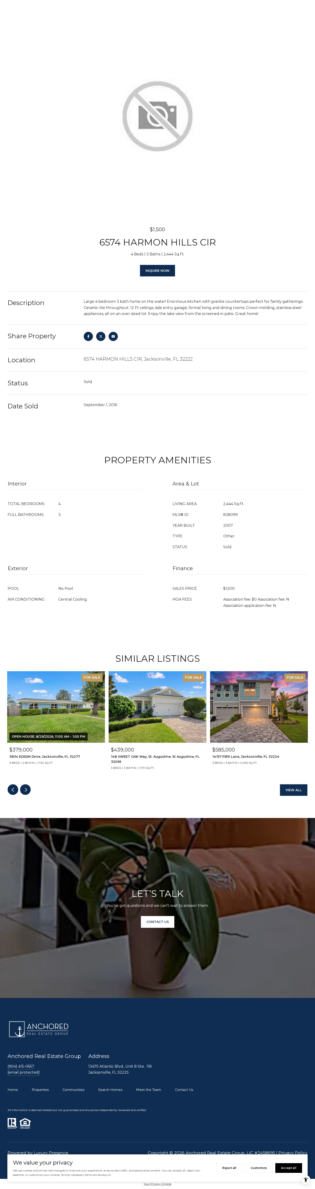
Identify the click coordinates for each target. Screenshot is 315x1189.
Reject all (229, 1168)
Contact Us (184, 1090)
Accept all (288, 1168)
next (25, 789)
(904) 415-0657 (21, 1066)
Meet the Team (148, 1090)
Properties (40, 1090)
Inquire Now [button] (157, 271)
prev (13, 789)
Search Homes (110, 1090)
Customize (259, 1168)
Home (13, 1090)
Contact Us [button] (157, 922)
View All (293, 790)
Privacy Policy (293, 1153)
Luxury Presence (51, 1153)
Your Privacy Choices (157, 1184)
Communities (73, 1090)
